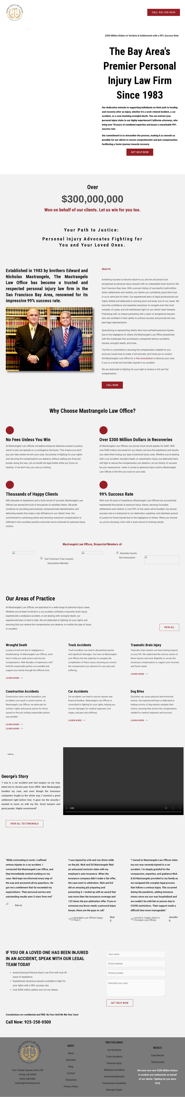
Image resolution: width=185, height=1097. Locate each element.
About (39, 29)
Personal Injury (114, 1063)
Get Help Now (119, 1002)
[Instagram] (35, 12)
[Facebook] (31, 12)
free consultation (144, 358)
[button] (123, 781)
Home (27, 29)
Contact (137, 29)
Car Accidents (114, 1050)
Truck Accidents (114, 1056)
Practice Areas (74, 29)
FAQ (148, 29)
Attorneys (53, 29)
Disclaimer (70, 1079)
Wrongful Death (114, 1089)
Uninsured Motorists (114, 1076)
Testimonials (119, 29)
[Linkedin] (39, 12)
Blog (158, 29)
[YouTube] (44, 12)
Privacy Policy (71, 1086)
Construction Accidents (114, 1083)
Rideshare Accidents (114, 1070)
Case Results (98, 29)
